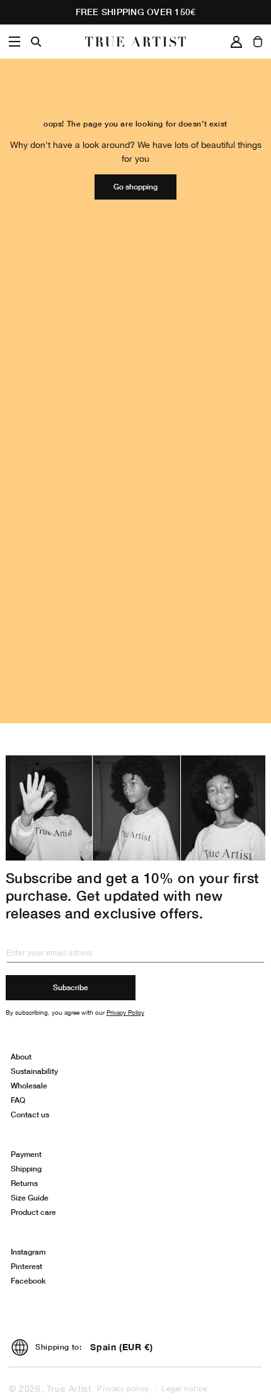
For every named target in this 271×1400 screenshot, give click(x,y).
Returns (24, 1183)
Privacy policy (123, 1388)
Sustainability (34, 1071)
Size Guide (30, 1197)
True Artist (69, 1389)
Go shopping (135, 186)
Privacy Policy (125, 1012)
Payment (26, 1154)
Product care (33, 1212)
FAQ (18, 1100)
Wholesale (29, 1085)
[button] (14, 41)
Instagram (28, 1251)
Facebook (28, 1280)
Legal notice (184, 1388)
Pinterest (26, 1266)
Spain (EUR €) (121, 1346)
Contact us (30, 1114)
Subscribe (70, 987)
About (21, 1056)
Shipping (26, 1168)
